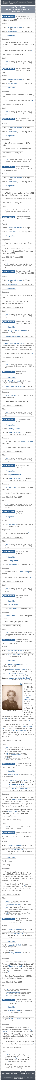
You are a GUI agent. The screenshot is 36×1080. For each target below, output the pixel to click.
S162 (7, 749)
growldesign (20, 1078)
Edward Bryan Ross (15, 845)
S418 (7, 901)
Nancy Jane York (15, 953)
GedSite (21, 1077)
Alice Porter (13, 564)
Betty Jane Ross (14, 1011)
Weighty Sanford (15, 432)
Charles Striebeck (14, 664)
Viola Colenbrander (15, 655)
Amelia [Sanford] (13, 429)
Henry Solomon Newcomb (17, 331)
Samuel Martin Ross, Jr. (16, 650)
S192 (7, 758)
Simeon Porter (13, 605)
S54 (7, 748)
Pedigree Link (10, 35)
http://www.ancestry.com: (13, 904)
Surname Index (17, 12)
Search (22, 7)
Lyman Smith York (14, 945)
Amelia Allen (12, 31)
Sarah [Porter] (13, 561)
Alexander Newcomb (15, 27)
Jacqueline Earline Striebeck (19, 678)
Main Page (14, 7)
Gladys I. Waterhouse (15, 849)
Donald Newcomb (21, 1072)
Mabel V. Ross (13, 775)
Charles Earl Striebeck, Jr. (18, 674)
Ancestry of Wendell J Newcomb (17, 9)
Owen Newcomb (14, 381)
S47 (7, 61)
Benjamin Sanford (14, 475)
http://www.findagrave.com (13, 754)
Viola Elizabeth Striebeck (18, 670)
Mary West (13, 524)
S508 (7, 753)
